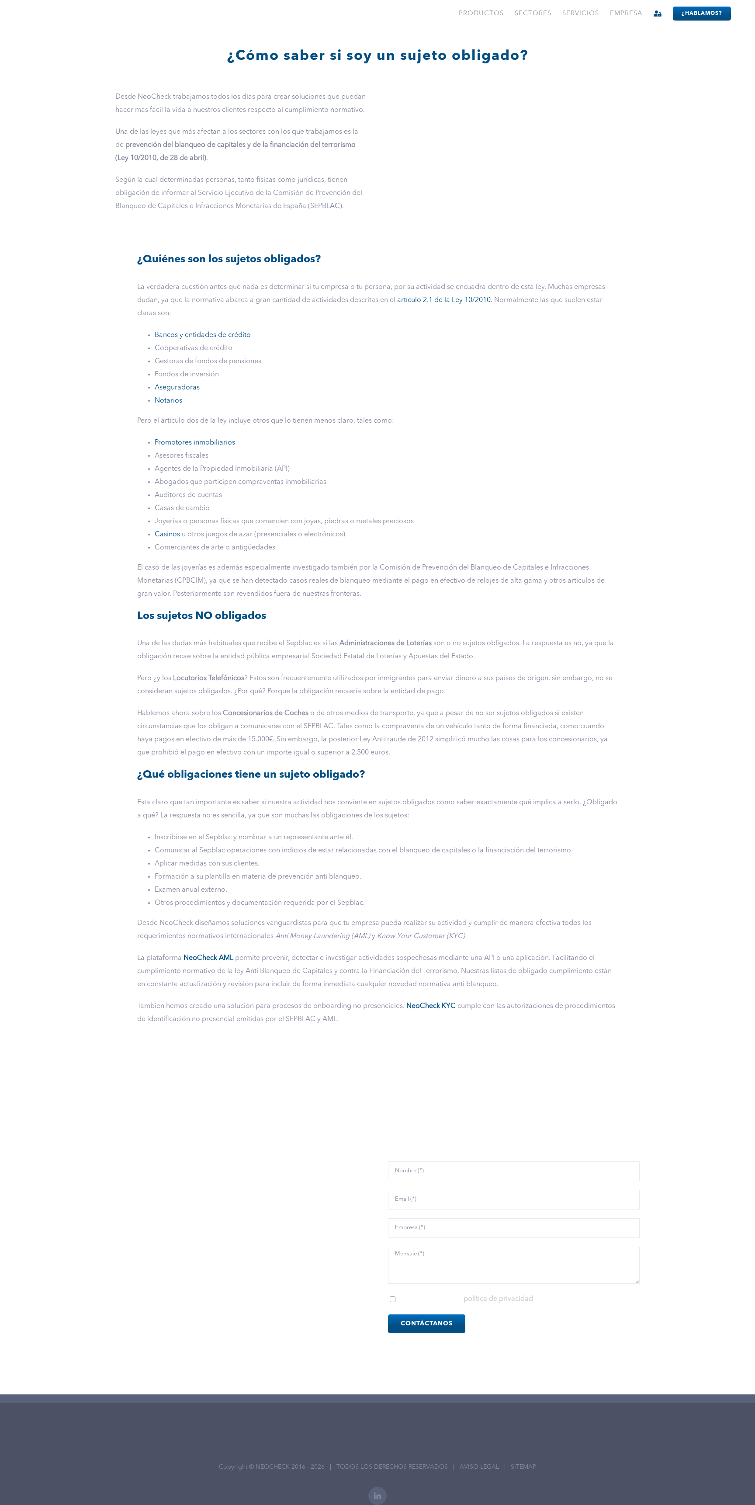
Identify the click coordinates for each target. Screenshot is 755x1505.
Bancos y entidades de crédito (203, 335)
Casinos (167, 534)
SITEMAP (523, 1467)
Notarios (168, 400)
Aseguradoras (177, 387)
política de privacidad (498, 1299)
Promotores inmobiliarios (195, 442)
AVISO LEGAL (479, 1467)
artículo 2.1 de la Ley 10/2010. (444, 300)
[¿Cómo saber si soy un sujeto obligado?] (514, 93)
